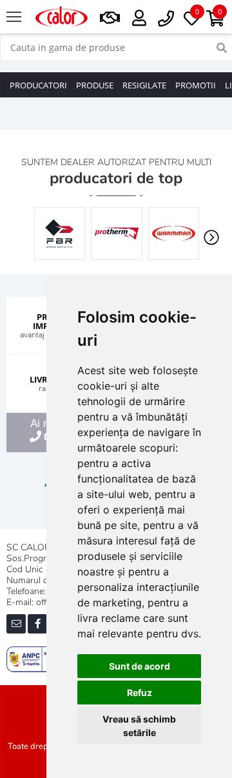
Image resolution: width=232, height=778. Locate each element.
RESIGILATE (144, 85)
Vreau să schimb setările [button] (139, 725)
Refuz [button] (139, 692)
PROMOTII (195, 85)
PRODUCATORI (38, 85)
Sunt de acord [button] (139, 666)
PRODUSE (94, 85)
